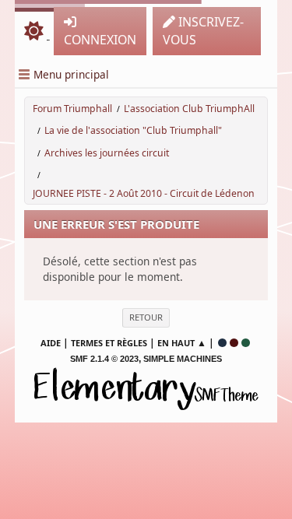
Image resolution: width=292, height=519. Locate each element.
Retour (146, 317)
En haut (176, 343)
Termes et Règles (109, 343)
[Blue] (222, 343)
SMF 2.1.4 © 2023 (104, 358)
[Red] (234, 343)
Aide (50, 343)
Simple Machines (182, 358)
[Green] (246, 343)
